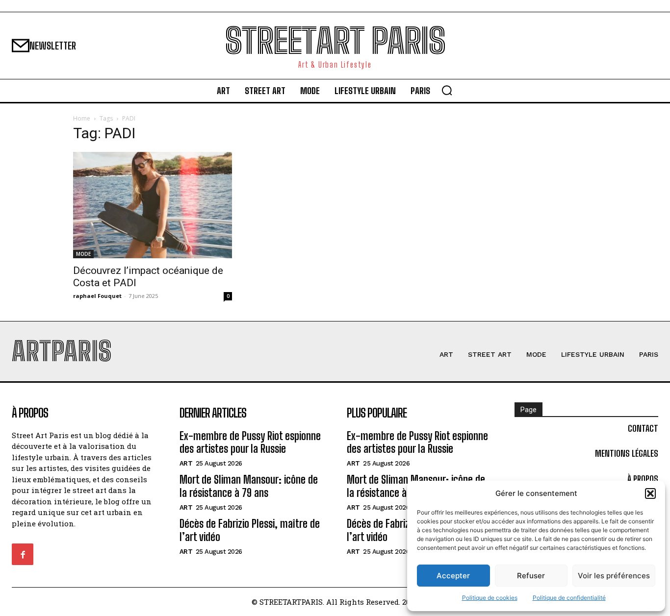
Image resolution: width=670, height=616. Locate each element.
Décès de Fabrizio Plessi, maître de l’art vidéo (250, 530)
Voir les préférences (614, 575)
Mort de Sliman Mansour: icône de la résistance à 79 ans (249, 486)
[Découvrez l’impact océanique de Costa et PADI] (152, 205)
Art (186, 463)
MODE (83, 253)
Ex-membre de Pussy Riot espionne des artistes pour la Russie (250, 442)
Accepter (453, 575)
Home (81, 118)
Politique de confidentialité (569, 597)
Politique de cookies (489, 597)
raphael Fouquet (97, 295)
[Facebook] (22, 554)
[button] (650, 493)
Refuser (531, 575)
